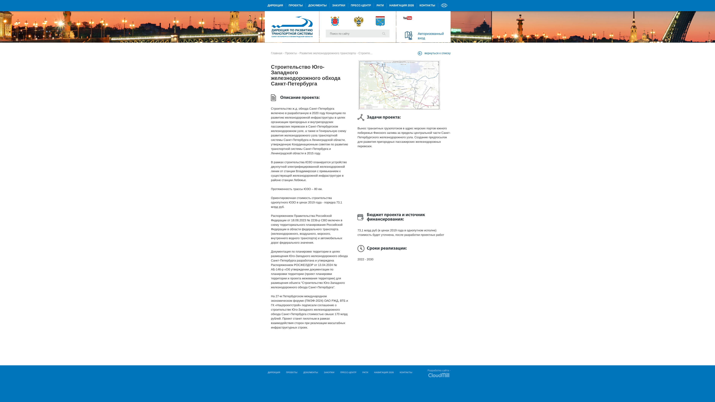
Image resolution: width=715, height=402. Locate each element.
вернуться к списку (437, 53)
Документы (317, 5)
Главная (276, 53)
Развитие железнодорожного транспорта (328, 53)
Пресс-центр (361, 5)
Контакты (427, 5)
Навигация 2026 (401, 5)
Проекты (296, 5)
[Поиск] (384, 33)
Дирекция (275, 5)
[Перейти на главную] (292, 26)
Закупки (338, 5)
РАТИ (380, 5)
